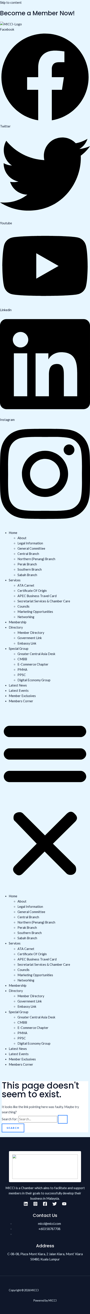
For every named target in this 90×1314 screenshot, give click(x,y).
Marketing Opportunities (35, 611)
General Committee (31, 548)
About (21, 538)
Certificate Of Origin (32, 591)
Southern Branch (29, 569)
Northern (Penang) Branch (36, 559)
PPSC (21, 675)
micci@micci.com (49, 1223)
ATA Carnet (25, 585)
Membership (17, 622)
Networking (25, 617)
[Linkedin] (26, 1205)
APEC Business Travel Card (37, 596)
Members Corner (21, 701)
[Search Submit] (63, 1119)
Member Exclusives (22, 696)
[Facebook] (45, 1205)
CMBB (22, 659)
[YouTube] (64, 1205)
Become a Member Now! (37, 13)
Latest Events (19, 690)
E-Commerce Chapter (32, 664)
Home (13, 533)
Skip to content (11, 2)
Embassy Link (26, 643)
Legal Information (30, 543)
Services (15, 580)
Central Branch (28, 554)
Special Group (18, 648)
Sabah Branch (27, 575)
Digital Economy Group (33, 680)
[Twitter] (54, 1205)
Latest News (18, 685)
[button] (45, 798)
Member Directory (30, 632)
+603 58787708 (49, 1229)
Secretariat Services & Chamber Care (43, 601)
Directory (16, 627)
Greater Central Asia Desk (36, 654)
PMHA (22, 669)
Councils (23, 606)
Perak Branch (27, 564)
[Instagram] (35, 1205)
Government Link (29, 638)
